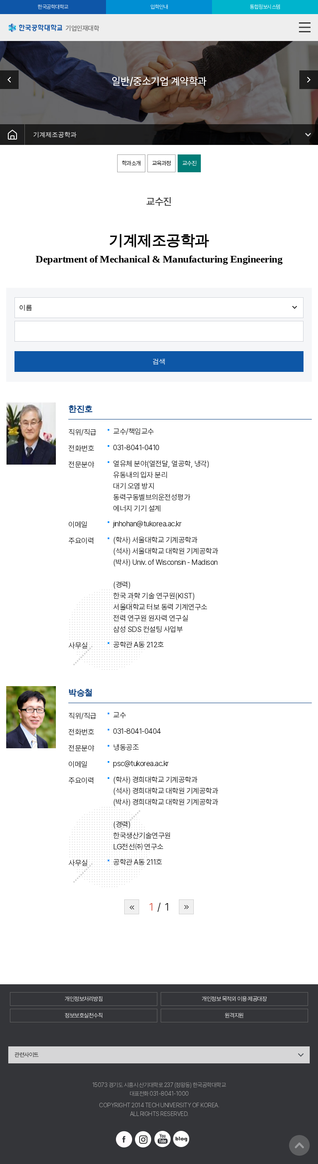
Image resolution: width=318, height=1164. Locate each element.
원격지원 (234, 1015)
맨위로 (299, 1145)
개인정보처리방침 (84, 998)
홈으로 (12, 134)
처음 (131, 906)
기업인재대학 (12, 79)
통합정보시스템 (265, 7)
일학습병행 (305, 79)
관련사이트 (26, 1054)
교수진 (189, 163)
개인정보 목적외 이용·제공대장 (234, 998)
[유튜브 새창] (162, 1139)
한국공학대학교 (53, 7)
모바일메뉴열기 (304, 27)
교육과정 (161, 163)
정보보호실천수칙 (84, 1015)
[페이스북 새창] (124, 1139)
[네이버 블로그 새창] (181, 1139)
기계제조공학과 (55, 134)
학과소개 (131, 163)
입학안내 (159, 7)
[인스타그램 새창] (143, 1139)
